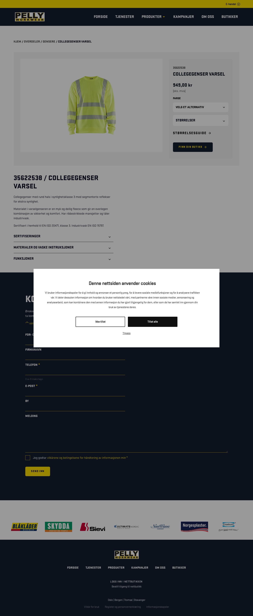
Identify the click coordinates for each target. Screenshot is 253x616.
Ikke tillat (100, 321)
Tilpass (126, 333)
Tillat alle (152, 321)
